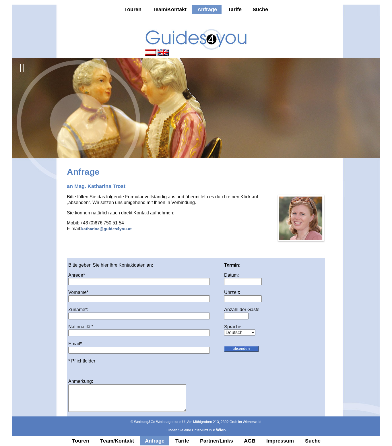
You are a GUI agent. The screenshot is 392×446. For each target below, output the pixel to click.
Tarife (235, 9)
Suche (260, 9)
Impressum (280, 441)
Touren (132, 9)
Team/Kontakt (170, 9)
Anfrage (207, 9)
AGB (249, 441)
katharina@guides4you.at (106, 228)
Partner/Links (216, 441)
